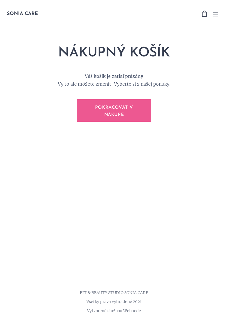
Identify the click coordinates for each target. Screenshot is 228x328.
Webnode (132, 310)
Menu (215, 13)
